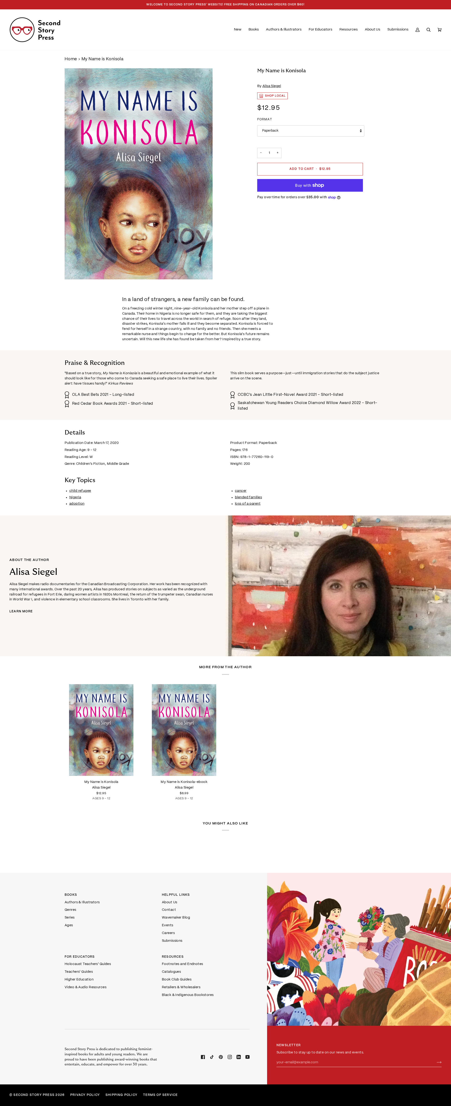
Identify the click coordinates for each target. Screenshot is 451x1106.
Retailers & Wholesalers (181, 987)
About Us (169, 902)
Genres (70, 909)
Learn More (21, 611)
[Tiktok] (212, 1057)
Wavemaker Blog (176, 917)
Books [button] (71, 894)
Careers (168, 933)
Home (71, 59)
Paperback (270, 130)
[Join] (435, 1062)
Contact (169, 909)
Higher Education (79, 979)
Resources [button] (173, 956)
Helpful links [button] (176, 894)
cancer (241, 490)
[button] (253, 29)
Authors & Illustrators (82, 902)
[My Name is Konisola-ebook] (184, 730)
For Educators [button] (80, 956)
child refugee (80, 490)
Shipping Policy (121, 1095)
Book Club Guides (176, 979)
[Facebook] (203, 1057)
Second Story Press (33, 1095)
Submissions (172, 940)
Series (70, 917)
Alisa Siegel (271, 86)
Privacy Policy (85, 1095)
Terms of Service (160, 1095)
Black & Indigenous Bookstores (188, 995)
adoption (77, 503)
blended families (248, 497)
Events (167, 925)
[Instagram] (230, 1057)
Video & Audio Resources (85, 987)
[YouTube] (247, 1057)
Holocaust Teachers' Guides (88, 964)
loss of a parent (247, 503)
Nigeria (75, 497)
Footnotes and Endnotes (182, 964)
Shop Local (275, 96)
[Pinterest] (221, 1057)
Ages (69, 925)
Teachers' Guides (79, 971)
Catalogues (171, 971)
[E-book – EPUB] (184, 730)
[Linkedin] (239, 1057)
